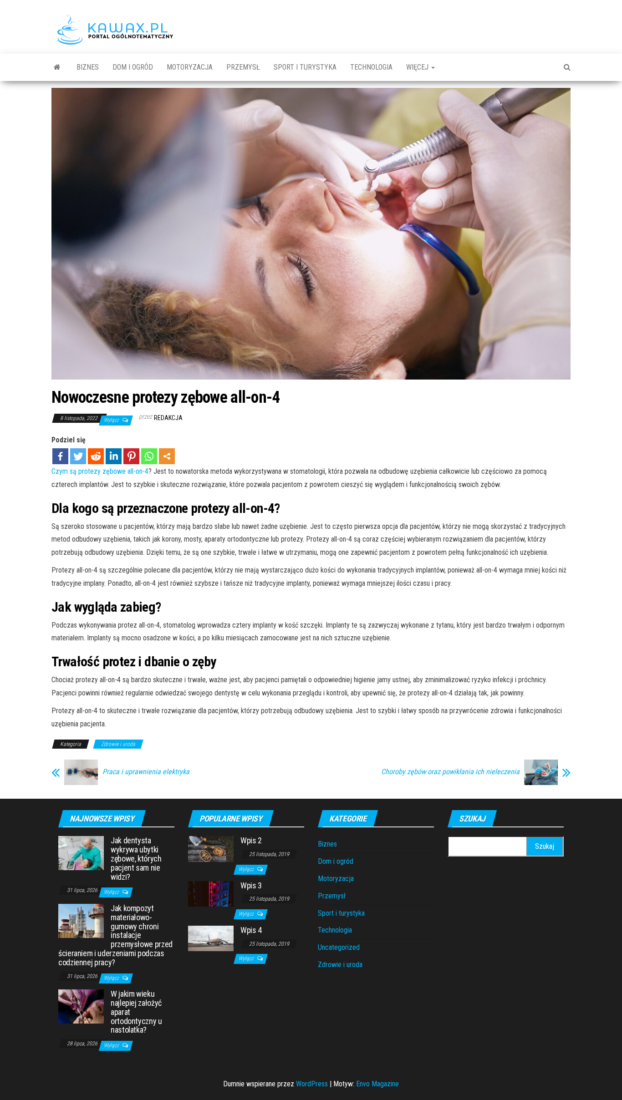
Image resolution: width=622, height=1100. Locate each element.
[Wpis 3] (211, 893)
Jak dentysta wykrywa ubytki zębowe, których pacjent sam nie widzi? (136, 858)
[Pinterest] (131, 456)
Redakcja (168, 417)
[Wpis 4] (211, 937)
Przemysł (243, 67)
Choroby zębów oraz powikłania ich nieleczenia (450, 772)
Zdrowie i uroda (118, 744)
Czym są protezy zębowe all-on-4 (99, 471)
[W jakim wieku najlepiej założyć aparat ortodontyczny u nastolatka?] (81, 1006)
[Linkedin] (114, 456)
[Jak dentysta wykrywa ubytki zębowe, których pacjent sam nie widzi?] (81, 852)
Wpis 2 (251, 840)
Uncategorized (339, 947)
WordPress (312, 1084)
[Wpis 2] (211, 848)
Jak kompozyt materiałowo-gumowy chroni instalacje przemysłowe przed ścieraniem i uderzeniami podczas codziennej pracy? (115, 935)
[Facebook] (60, 456)
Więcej (418, 67)
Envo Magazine (377, 1084)
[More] (167, 456)
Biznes (87, 67)
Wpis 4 (251, 930)
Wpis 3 (251, 885)
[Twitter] (78, 456)
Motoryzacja (190, 67)
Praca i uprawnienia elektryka (145, 772)
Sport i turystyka (305, 67)
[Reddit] (96, 456)
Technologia (371, 67)
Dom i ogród (132, 67)
